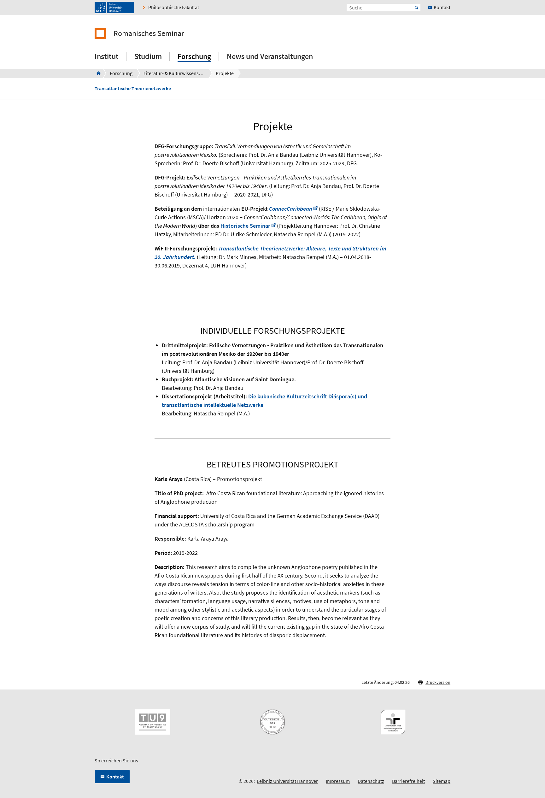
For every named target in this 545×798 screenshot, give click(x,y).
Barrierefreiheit (408, 781)
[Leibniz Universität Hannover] (114, 7)
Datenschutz (371, 781)
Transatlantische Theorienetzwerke (133, 88)
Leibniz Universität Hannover (287, 781)
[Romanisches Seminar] (97, 73)
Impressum (338, 781)
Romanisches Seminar (149, 33)
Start (416, 7)
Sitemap (441, 781)
